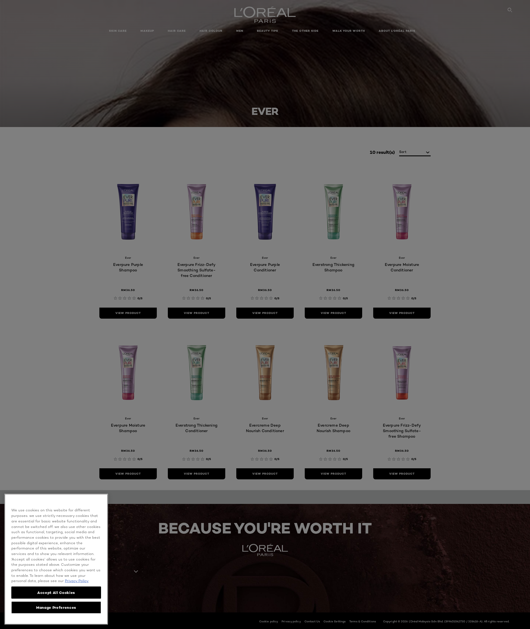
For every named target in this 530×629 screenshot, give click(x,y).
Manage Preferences (56, 607)
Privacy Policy (77, 580)
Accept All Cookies (56, 592)
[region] (56, 559)
